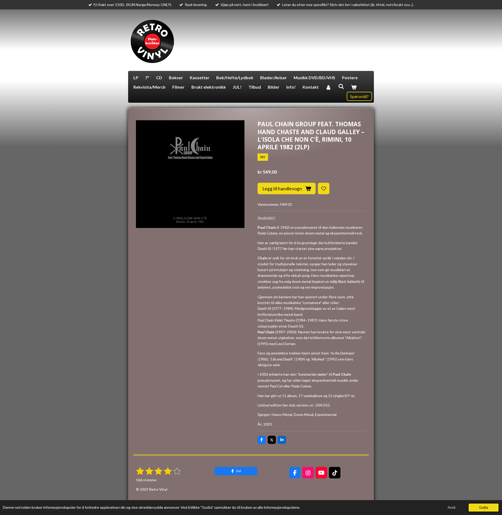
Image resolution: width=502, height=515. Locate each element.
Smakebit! (266, 217)
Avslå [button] (451, 508)
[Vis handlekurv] (353, 87)
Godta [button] (483, 508)
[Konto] (328, 87)
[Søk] (341, 86)
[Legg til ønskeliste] (323, 188)
